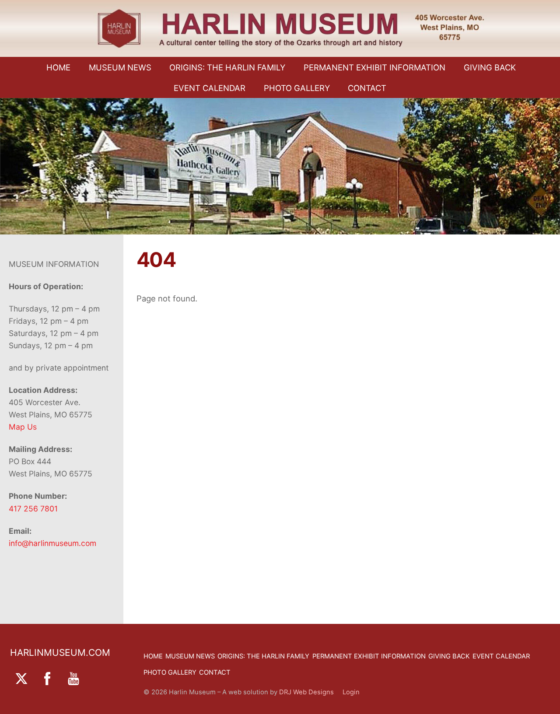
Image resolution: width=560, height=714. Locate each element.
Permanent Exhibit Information (374, 67)
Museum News (120, 67)
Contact (367, 88)
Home (58, 67)
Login (351, 692)
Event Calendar (209, 88)
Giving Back (490, 67)
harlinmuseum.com (60, 652)
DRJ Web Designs (311, 692)
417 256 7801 (33, 508)
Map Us (23, 426)
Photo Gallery (297, 88)
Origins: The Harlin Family (227, 67)
